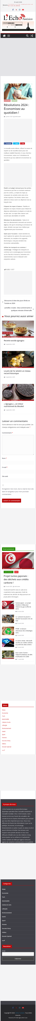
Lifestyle (14, 100)
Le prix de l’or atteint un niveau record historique (17, 372)
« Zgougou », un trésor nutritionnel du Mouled (14, 405)
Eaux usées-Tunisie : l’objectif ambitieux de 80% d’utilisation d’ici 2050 (24, 654)
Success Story (6, 741)
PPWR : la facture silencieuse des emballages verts (24, 631)
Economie (7, 100)
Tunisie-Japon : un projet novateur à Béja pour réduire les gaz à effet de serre (23, 606)
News (16, 572)
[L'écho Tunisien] (4, 35)
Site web (5, 476)
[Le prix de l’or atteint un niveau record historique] (18, 352)
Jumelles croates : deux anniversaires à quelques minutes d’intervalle (18, 309)
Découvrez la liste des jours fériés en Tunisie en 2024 (17, 302)
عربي (3, 750)
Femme (4, 737)
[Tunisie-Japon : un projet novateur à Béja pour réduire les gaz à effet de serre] (8, 607)
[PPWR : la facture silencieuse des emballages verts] (8, 632)
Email (3, 951)
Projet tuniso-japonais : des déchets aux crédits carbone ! (16, 579)
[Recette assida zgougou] (18, 322)
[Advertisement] (18, 57)
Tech (3, 716)
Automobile (5, 719)
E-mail (4, 467)
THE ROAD (16, 1017)
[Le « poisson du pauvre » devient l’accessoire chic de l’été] (8, 620)
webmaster (18, 116)
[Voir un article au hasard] (32, 35)
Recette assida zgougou (14, 340)
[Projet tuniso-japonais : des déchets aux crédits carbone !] (18, 560)
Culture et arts (6, 722)
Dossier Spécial (6, 747)
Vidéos (4, 744)
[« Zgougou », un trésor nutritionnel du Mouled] (18, 385)
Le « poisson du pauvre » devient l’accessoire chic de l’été (24, 619)
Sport (3, 734)
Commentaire (7, 433)
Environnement (8, 572)
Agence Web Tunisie (23, 1017)
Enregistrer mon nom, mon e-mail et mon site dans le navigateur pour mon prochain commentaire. (18, 491)
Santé (3, 731)
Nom (4, 458)
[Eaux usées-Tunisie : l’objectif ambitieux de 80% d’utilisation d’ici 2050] (8, 656)
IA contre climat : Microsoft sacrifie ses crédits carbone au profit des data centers (24, 642)
